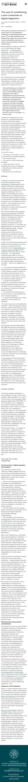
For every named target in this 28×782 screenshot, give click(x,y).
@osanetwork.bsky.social (17, 765)
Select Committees (7, 696)
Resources (18, 10)
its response (7, 358)
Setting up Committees (8, 710)
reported (11, 331)
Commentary (8, 26)
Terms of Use (14, 779)
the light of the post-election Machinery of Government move (12, 672)
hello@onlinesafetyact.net (14, 770)
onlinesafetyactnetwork (17, 763)
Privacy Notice (13, 774)
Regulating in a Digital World (11, 184)
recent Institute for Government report (13, 525)
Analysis (9, 10)
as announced (11, 228)
